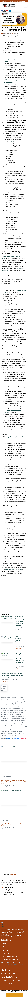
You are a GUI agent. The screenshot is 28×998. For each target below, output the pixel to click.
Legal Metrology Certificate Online (12, 824)
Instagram (23, 738)
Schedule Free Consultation (14, 995)
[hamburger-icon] (25, 6)
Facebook (16, 738)
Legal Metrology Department (15, 437)
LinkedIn (8, 738)
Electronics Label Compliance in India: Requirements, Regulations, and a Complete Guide (12, 675)
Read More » (18, 632)
